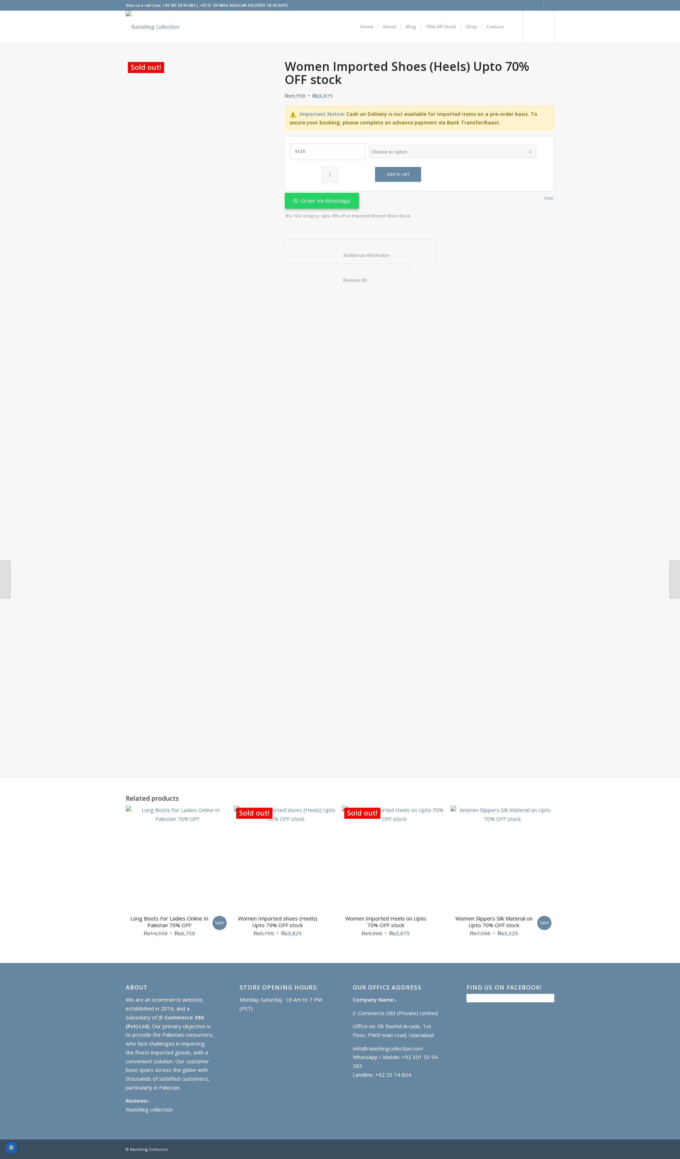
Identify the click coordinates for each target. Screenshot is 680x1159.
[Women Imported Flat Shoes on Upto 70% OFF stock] (674, 579)
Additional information (360, 255)
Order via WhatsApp (325, 200)
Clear (549, 198)
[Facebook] (538, 5)
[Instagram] (549, 5)
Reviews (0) (347, 280)
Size (300, 151)
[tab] (360, 251)
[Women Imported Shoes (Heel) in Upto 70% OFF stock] (5, 579)
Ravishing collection (149, 1109)
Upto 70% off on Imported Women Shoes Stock (365, 215)
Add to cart (398, 174)
